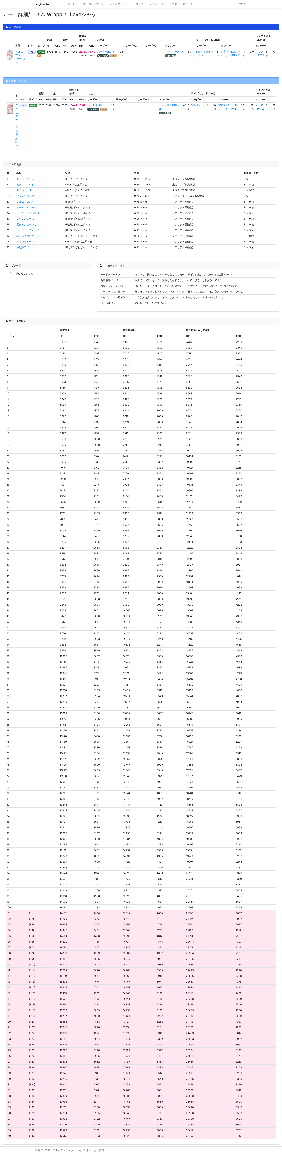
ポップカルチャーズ (27, 230)
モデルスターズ (25, 178)
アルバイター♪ (24, 241)
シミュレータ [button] (157, 4)
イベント (59, 4)
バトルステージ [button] (119, 4)
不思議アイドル (25, 247)
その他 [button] (173, 4)
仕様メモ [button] (138, 4)
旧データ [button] (187, 4)
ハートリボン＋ (106, 51)
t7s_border (42, 4)
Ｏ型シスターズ (25, 218)
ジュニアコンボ (25, 201)
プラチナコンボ (25, 195)
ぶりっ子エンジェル (27, 236)
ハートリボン (94, 105)
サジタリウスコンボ (27, 213)
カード (71, 4)
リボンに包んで (174, 51)
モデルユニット (25, 184)
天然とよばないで (26, 224)
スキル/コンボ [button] (97, 4)
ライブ (82, 4)
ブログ (242, 4)
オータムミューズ (26, 207)
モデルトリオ (23, 190)
